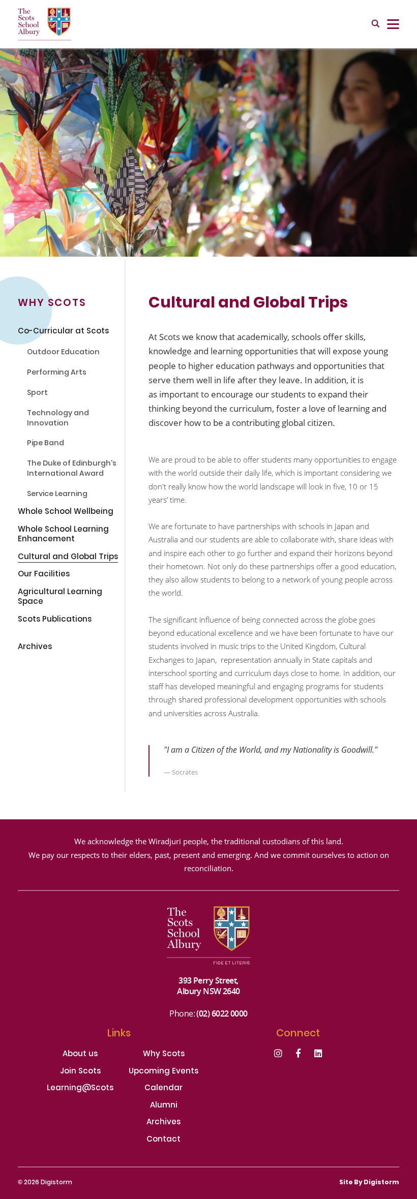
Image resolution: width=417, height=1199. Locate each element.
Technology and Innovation (58, 419)
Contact (163, 1140)
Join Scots (80, 1072)
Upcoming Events (163, 1072)
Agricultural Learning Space (60, 598)
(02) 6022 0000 (221, 1013)
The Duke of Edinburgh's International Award (71, 469)
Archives (35, 648)
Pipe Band (45, 444)
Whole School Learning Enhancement (63, 535)
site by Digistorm (369, 1183)
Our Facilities (44, 575)
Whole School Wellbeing (65, 513)
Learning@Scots (80, 1089)
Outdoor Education (63, 353)
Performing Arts (56, 373)
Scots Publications (55, 621)
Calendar (163, 1089)
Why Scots (164, 1055)
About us (80, 1055)
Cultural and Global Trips (68, 558)
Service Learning (57, 494)
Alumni (163, 1106)
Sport (37, 393)
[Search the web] (375, 24)
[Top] (208, 940)
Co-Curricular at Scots (63, 332)
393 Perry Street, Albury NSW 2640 (208, 986)
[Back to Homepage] (44, 24)
